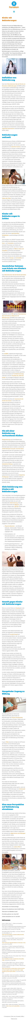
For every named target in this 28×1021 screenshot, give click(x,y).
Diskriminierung (14, 502)
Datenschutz (14, 1018)
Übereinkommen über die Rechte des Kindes (15, 274)
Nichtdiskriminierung (18, 373)
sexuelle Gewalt (14, 634)
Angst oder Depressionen (8, 128)
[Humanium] (14, 5)
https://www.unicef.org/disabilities (13, 1005)
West (3, 243)
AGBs (22, 1016)
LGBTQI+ (16, 506)
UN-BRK (6, 353)
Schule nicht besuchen (17, 717)
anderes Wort (17, 846)
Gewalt (17, 608)
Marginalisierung (6, 439)
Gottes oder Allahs (6, 198)
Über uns (13, 1016)
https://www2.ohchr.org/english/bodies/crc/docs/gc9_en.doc (13, 942)
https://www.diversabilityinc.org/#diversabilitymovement (13, 934)
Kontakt (18, 1016)
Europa (11, 257)
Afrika (7, 742)
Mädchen (17, 504)
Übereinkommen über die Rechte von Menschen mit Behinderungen (14, 315)
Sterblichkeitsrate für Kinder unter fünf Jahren (13, 448)
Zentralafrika (10, 243)
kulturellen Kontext (15, 146)
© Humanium (7, 1016)
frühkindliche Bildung (7, 464)
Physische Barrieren (10, 526)
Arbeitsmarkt (22, 789)
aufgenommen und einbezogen (17, 833)
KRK (12, 314)
